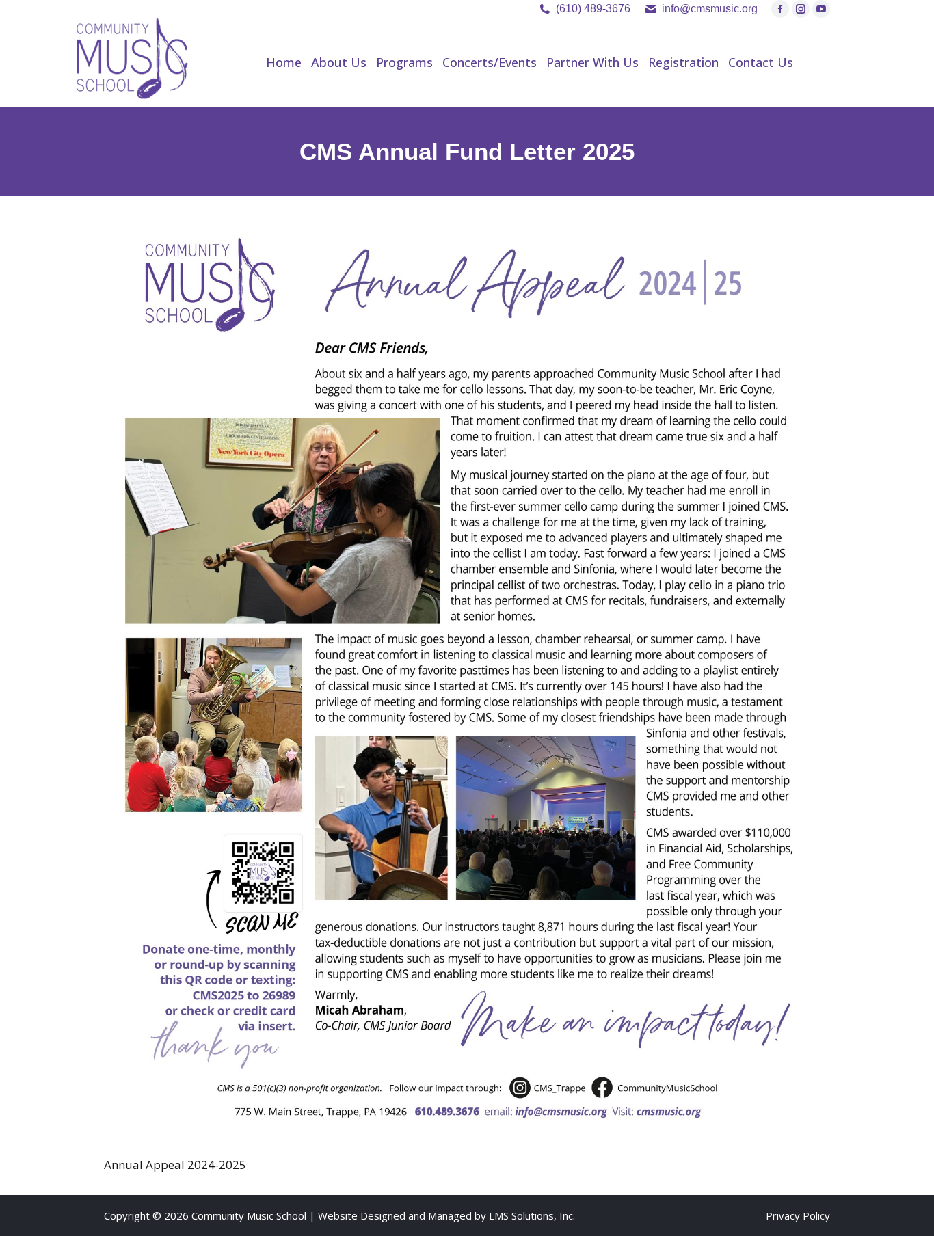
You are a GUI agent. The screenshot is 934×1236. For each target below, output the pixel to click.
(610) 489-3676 (593, 8)
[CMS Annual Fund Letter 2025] (466, 679)
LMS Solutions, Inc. (532, 1215)
